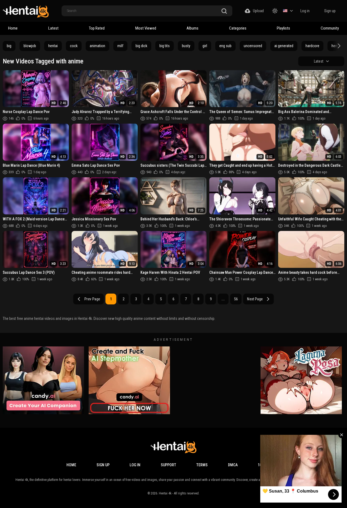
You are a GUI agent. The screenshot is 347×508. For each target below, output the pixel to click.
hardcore (312, 46)
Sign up (330, 11)
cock (74, 46)
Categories (237, 28)
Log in (305, 11)
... (223, 299)
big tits (164, 46)
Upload (258, 11)
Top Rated (97, 28)
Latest (53, 28)
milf (120, 46)
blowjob (30, 46)
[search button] (224, 11)
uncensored (253, 46)
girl (205, 46)
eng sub (225, 46)
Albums (192, 28)
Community (330, 28)
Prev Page (92, 299)
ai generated (283, 46)
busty (186, 46)
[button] (338, 46)
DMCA (233, 465)
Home (13, 28)
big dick (141, 46)
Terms (202, 465)
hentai (53, 46)
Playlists (283, 28)
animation (97, 46)
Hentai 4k (165, 493)
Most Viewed (145, 28)
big (9, 46)
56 (236, 299)
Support (168, 465)
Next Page (255, 299)
